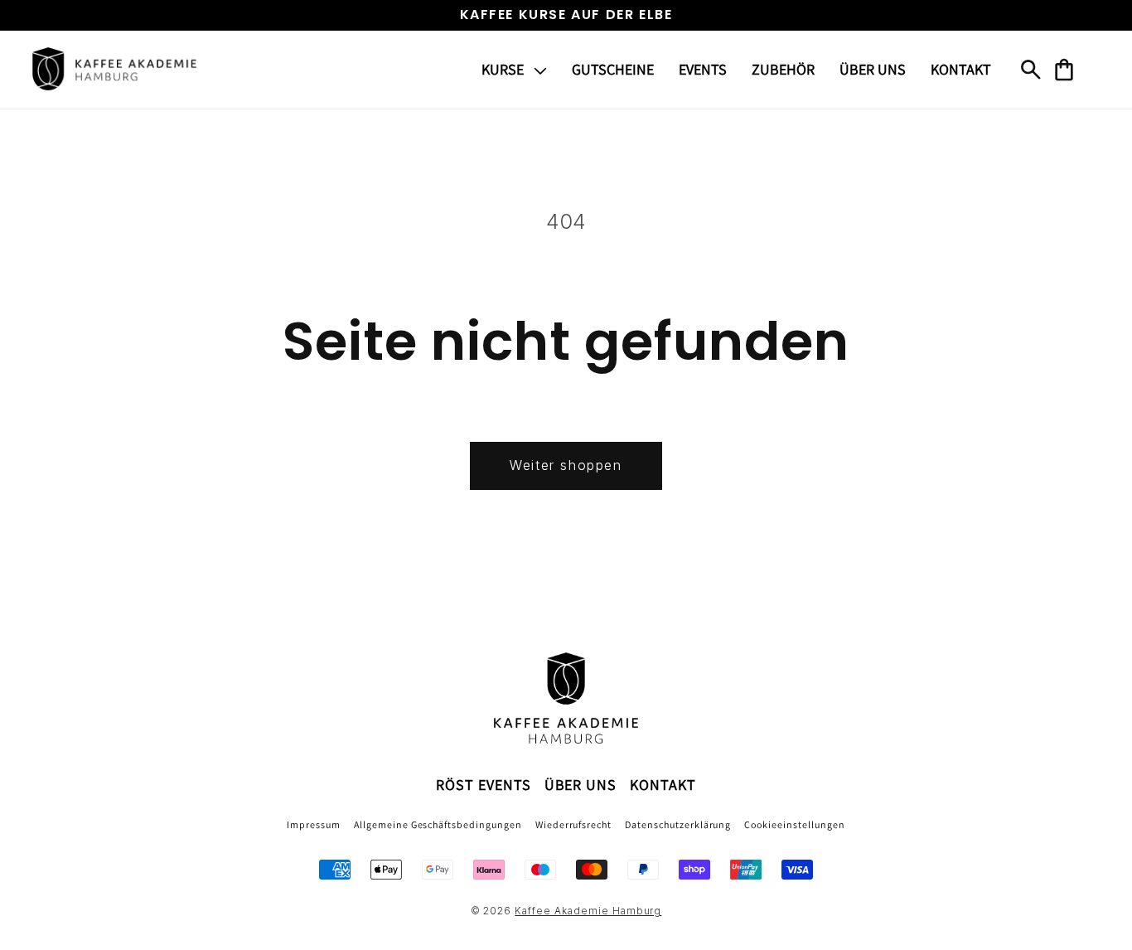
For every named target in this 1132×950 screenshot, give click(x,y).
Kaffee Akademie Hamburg (588, 911)
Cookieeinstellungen (794, 824)
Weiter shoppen (566, 465)
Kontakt (663, 784)
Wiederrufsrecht (573, 824)
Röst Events (483, 784)
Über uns (580, 784)
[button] (514, 69)
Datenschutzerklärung (678, 824)
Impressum (314, 824)
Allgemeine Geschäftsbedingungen (438, 824)
